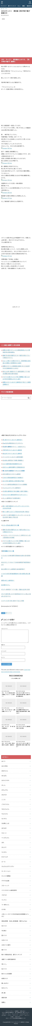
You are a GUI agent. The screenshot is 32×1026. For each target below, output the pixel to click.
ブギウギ (4, 895)
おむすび (4, 794)
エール (3, 861)
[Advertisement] (16, 38)
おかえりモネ (5, 780)
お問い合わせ (22, 1011)
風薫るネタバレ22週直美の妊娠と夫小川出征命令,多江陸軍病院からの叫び (16, 367)
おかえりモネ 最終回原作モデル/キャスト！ (15, 494)
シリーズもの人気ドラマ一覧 (10, 525)
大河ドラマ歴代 (6, 945)
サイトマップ (3, 5)
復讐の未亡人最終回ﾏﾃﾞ (8, 580)
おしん (19, 5)
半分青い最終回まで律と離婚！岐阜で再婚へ (15, 491)
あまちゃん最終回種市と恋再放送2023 (14, 467)
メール (3, 651)
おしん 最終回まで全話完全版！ (12, 498)
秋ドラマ (4, 969)
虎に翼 (3, 993)
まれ (4, 613)
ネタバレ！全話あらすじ (14, 446)
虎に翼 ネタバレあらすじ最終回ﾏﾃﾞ (13, 440)
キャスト (9, 613)
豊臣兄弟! (4, 997)
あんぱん (4, 775)
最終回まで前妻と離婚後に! (13, 460)
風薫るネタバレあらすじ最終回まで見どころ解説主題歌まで (17, 383)
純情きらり (5, 978)
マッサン (4, 900)
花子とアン (5, 988)
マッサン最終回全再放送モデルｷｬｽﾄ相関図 (15, 484)
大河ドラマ (5, 940)
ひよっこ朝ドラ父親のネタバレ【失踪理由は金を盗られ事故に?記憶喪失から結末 (17, 362)
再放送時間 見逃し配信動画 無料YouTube (14, 921)
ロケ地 (3, 909)
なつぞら (4, 818)
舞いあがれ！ (5, 983)
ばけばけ (4, 828)
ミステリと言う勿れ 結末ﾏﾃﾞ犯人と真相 (12, 600)
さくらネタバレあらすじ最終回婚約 (13, 457)
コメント (4, 628)
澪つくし (4, 964)
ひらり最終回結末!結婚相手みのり (12, 464)
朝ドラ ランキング (12, 5)
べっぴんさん (5, 837)
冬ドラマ (4, 926)
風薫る (23, 5)
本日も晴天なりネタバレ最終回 (12, 474)
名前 (3, 644)
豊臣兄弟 (29, 5)
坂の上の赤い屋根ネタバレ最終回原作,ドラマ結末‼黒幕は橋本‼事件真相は (16, 372)
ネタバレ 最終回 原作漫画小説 (7, 1012)
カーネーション (6, 871)
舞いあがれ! (18, 1016)
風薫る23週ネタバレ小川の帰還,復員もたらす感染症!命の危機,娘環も (16, 351)
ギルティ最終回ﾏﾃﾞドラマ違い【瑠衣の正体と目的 (15, 589)
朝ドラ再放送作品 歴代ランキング (12, 954)
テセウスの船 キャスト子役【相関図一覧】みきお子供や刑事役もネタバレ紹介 (16, 378)
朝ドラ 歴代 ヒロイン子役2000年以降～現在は (16, 511)
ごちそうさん (5, 804)
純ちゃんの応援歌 (7, 973)
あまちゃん (5, 771)
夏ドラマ (4, 935)
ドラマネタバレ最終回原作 (9, 890)
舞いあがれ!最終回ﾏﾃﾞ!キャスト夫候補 (14, 470)
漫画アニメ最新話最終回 (9, 959)
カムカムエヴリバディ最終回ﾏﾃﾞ (12, 488)
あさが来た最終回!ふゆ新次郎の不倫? (13, 481)
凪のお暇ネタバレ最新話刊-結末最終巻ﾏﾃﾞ (13, 569)
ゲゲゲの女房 (5, 880)
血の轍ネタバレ (5, 585)
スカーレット (5, 885)
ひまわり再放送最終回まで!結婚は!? (13, 477)
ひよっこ (4, 833)
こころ (3, 799)
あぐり (3, 761)
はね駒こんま (5, 823)
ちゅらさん (5, 814)
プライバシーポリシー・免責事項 (12, 1011)
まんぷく (4, 847)
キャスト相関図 (6, 876)
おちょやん (5, 790)
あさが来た (5, 766)
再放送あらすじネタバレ (13, 443)
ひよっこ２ (27, 1015)
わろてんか (5, 857)
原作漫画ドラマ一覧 (8, 551)
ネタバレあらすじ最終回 (12, 450)
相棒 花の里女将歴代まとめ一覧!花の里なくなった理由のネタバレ (16, 356)
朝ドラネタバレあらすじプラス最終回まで (17, 1022)
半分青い (4, 930)
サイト (3, 657)
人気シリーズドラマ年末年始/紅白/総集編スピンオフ (15, 915)
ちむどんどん (5, 809)
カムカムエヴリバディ (8, 866)
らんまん (4, 852)
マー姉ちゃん (5, 904)
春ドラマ (4, 949)
